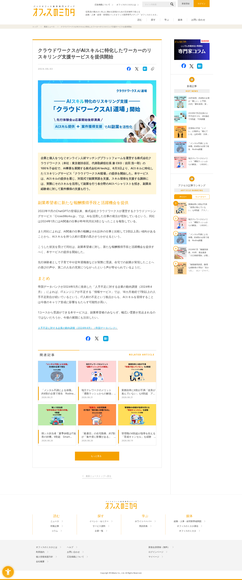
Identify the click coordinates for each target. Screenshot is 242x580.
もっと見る (96, 456)
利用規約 (40, 552)
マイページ (153, 557)
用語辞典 (143, 526)
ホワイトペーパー (143, 521)
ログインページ (155, 552)
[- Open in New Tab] (192, 49)
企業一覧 (99, 531)
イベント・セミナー (99, 521)
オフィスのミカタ (187, 531)
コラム (55, 531)
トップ (35, 27)
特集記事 (54, 526)
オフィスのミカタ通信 (187, 526)
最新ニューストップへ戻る (98, 476)
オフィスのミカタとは (46, 547)
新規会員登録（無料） (159, 547)
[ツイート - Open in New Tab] (136, 68)
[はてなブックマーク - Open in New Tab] (145, 68)
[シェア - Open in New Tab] (129, 68)
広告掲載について (75, 557)
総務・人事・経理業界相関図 (187, 521)
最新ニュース (49, 27)
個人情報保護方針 (44, 557)
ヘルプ (70, 547)
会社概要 (40, 562)
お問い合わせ (198, 19)
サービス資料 (99, 526)
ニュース (54, 521)
